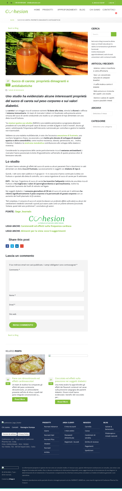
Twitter (12, 246)
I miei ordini (69, 431)
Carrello (88, 426)
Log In (111, 3)
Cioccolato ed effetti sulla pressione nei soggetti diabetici (70, 379)
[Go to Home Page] (6, 20)
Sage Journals (23, 211)
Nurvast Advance (51, 426)
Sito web (12, 314)
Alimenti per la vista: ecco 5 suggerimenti (43, 230)
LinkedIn (17, 246)
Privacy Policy (23, 434)
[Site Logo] (17, 11)
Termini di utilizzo (9, 434)
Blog (82, 10)
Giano (46, 431)
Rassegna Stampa (27, 427)
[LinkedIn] (11, 2)
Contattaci (109, 10)
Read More (20, 399)
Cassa (87, 431)
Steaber (47, 444)
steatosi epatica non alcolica (20, 123)
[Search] (113, 34)
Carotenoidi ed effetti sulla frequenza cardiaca (46, 226)
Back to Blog (13, 28)
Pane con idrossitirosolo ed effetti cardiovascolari (26, 379)
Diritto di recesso (92, 442)
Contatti (15, 427)
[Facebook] (7, 2)
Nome (12, 295)
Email (22, 246)
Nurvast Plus (49, 439)
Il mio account (98, 3)
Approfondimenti (67, 10)
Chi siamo (95, 10)
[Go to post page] (25, 364)
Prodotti (48, 10)
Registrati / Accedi (72, 442)
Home (37, 10)
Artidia (47, 452)
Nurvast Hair (49, 435)
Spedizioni (89, 450)
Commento (14, 269)
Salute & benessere (16, 90)
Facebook (7, 246)
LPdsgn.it (12, 479)
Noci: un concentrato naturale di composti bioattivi (101, 77)
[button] (109, 14)
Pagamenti (89, 446)
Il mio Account (70, 426)
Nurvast (47, 448)
